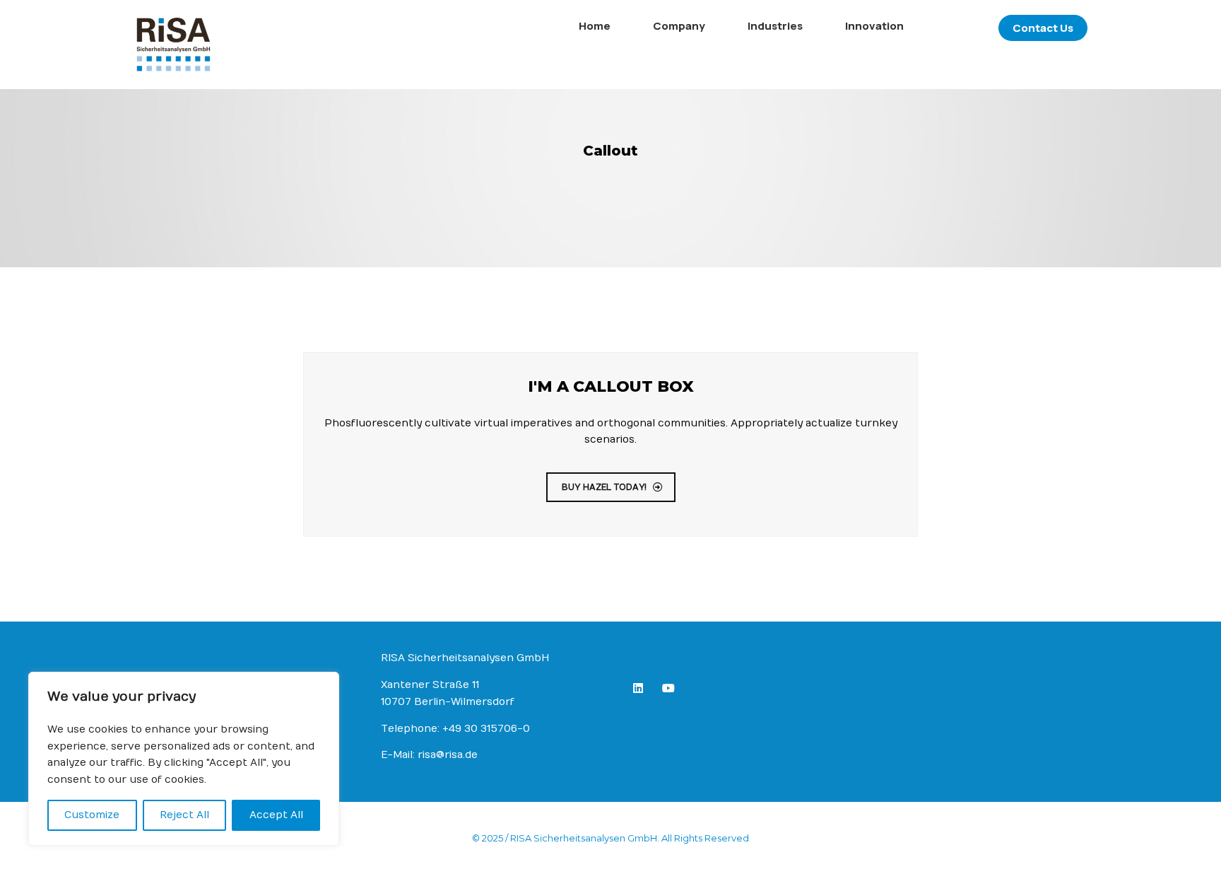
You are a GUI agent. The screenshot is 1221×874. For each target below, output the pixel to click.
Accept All (276, 815)
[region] (183, 759)
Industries (775, 25)
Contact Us (1043, 28)
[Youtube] (671, 690)
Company (679, 25)
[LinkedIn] (641, 690)
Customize (91, 815)
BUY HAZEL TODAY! (604, 487)
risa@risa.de (448, 755)
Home (594, 25)
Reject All (184, 815)
